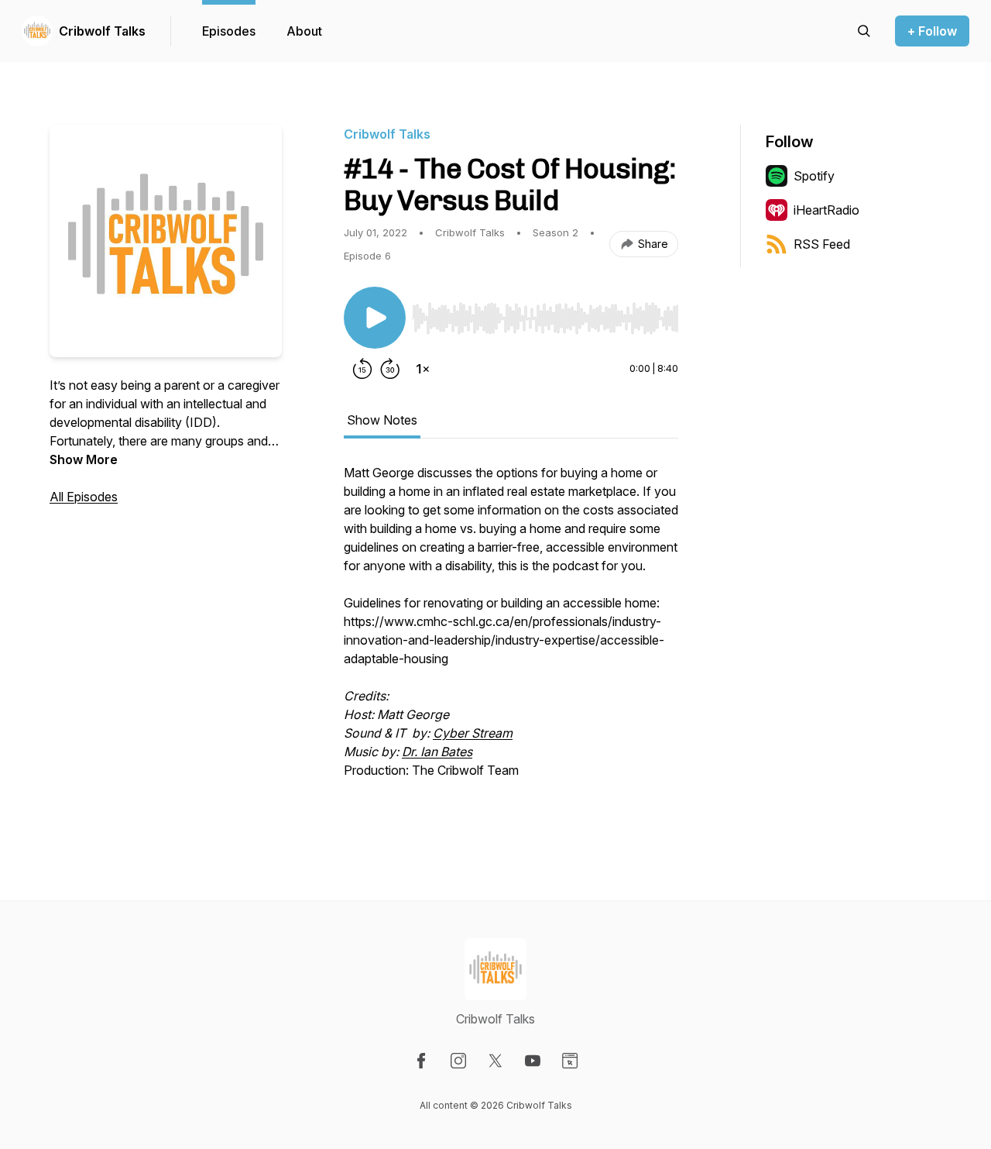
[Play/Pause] (375, 318)
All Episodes (84, 496)
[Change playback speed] (422, 369)
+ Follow (932, 31)
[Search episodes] (864, 31)
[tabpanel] (511, 638)
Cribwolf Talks (102, 31)
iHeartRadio (826, 210)
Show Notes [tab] (382, 420)
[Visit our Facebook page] (421, 1060)
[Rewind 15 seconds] (362, 369)
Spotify (814, 176)
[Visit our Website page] (570, 1060)
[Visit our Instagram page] (458, 1060)
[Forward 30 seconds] (390, 369)
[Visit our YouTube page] (532, 1060)
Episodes (228, 31)
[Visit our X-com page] (495, 1060)
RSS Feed (822, 244)
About (304, 31)
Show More (84, 459)
